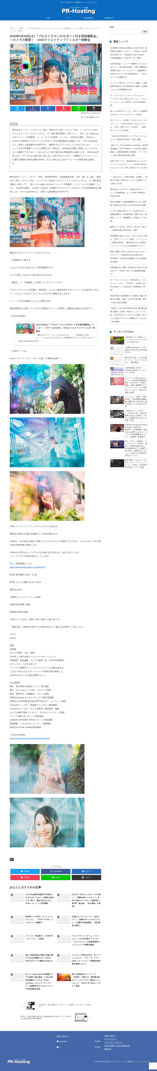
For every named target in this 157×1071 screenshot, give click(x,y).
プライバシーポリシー (113, 1042)
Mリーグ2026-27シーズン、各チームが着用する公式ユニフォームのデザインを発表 (129, 112)
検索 (112, 27)
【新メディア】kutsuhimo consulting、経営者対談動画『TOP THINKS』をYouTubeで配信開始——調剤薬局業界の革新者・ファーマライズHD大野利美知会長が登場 (129, 150)
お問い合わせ (109, 1036)
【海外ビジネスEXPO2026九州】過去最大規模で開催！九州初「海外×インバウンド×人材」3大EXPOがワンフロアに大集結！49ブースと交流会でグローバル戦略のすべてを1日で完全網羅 (129, 315)
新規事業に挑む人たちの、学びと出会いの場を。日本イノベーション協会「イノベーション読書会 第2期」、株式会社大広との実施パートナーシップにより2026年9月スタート (128, 241)
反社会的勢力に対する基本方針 (117, 1046)
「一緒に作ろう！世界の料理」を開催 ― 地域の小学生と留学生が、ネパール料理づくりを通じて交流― (128, 180)
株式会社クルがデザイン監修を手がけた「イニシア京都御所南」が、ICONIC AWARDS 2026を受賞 (128, 192)
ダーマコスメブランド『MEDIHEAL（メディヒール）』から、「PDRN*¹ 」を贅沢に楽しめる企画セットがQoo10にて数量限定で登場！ (128, 285)
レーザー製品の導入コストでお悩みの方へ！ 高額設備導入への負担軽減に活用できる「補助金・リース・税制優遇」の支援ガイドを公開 (128, 216)
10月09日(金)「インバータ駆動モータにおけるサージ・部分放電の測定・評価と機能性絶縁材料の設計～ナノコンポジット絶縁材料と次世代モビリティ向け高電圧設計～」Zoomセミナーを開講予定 (128, 70)
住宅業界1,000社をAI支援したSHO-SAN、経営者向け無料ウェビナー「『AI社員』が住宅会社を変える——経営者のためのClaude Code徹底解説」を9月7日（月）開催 (128, 53)
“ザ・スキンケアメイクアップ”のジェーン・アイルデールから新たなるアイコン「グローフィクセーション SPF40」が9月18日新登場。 (128, 100)
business (79, 1041)
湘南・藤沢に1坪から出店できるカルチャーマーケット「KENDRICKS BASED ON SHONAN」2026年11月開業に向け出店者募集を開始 (128, 257)
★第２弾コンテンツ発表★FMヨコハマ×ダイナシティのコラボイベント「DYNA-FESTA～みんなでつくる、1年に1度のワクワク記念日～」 (129, 166)
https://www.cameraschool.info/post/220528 (30, 738)
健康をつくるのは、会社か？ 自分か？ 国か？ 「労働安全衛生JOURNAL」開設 (129, 228)
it (12, 859)
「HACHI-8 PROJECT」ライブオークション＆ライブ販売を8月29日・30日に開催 (128, 137)
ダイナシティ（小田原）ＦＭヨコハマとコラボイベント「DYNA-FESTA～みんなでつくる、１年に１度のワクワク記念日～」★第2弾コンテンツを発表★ (128, 125)
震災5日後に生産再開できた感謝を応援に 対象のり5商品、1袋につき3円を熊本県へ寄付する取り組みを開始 (128, 299)
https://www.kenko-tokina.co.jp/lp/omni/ (27, 567)
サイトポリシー (110, 1039)
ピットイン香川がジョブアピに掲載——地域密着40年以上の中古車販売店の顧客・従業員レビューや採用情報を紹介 (128, 86)
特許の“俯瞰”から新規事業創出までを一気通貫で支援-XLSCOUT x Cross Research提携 (128, 203)
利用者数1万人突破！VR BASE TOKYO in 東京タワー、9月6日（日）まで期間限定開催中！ (128, 270)
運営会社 (108, 1049)
